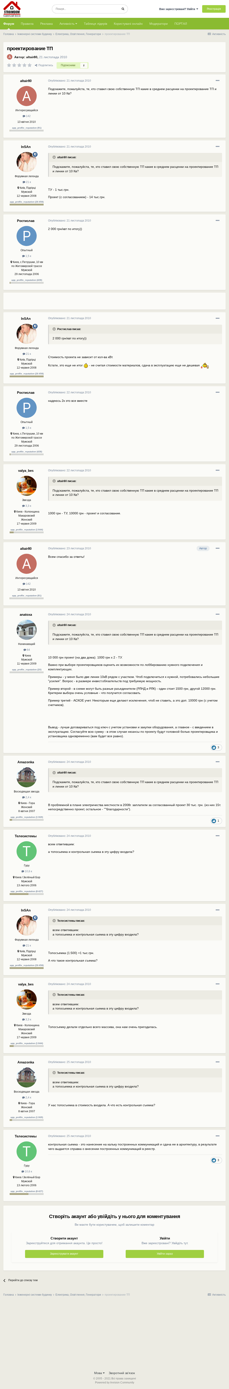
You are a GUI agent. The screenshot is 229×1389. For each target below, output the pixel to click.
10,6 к (28, 871)
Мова (98, 1373)
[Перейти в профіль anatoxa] (27, 630)
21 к (28, 182)
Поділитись (45, 65)
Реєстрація (214, 8)
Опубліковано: (69, 80)
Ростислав (25, 221)
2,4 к (28, 797)
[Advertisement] (100, 303)
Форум (8, 23)
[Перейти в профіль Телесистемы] (27, 851)
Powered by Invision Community (114, 1382)
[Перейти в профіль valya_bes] (27, 486)
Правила (27, 23)
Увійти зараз (165, 1253)
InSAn (26, 147)
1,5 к (28, 256)
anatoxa (26, 614)
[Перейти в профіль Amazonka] (27, 777)
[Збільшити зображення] (86, 365)
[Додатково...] (217, 80)
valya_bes (26, 470)
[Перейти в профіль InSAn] (27, 162)
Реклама (46, 23)
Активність (67, 23)
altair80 (31, 57)
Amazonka (25, 762)
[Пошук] (123, 9)
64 (28, 649)
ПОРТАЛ (180, 23)
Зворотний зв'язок (122, 1373)
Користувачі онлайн (128, 23)
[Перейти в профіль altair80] (9, 56)
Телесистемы (26, 836)
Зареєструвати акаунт (64, 1253)
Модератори (158, 23)
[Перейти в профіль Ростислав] (27, 236)
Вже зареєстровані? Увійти (177, 9)
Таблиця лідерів (95, 23)
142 (28, 116)
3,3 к (28, 505)
